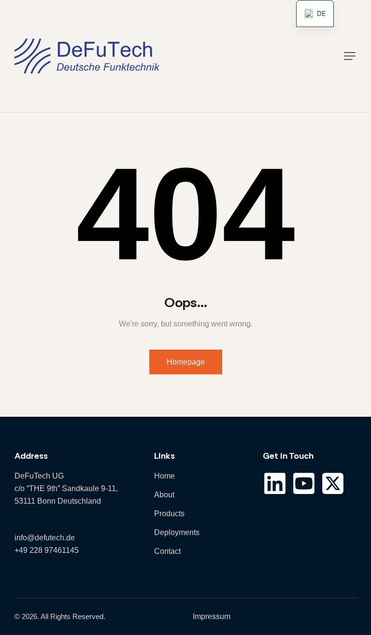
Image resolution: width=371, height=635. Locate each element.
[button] (350, 56)
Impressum (211, 616)
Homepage (186, 362)
